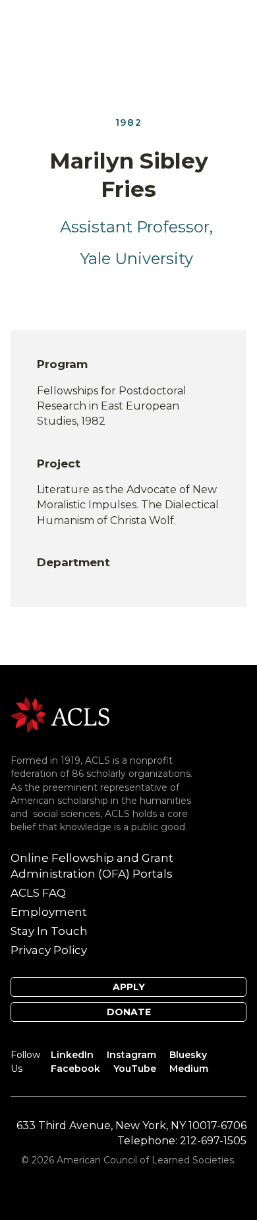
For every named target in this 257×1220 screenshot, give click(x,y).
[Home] (60, 714)
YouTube (134, 1068)
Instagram (131, 1055)
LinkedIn (72, 1055)
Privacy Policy (49, 950)
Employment (49, 911)
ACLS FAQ (38, 892)
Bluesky (188, 1055)
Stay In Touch (49, 931)
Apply (129, 987)
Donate (129, 1012)
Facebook (75, 1068)
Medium (188, 1068)
